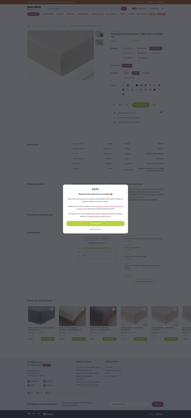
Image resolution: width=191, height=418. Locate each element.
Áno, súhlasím (95, 223)
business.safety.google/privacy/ (99, 216)
